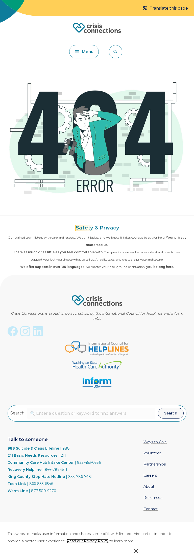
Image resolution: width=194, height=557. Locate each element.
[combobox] (91, 413)
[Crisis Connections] (97, 31)
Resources (152, 497)
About (148, 486)
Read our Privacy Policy (87, 541)
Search (17, 413)
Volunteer (152, 453)
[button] (115, 51)
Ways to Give (155, 442)
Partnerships (154, 464)
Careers (150, 475)
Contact (150, 509)
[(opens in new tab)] (97, 348)
